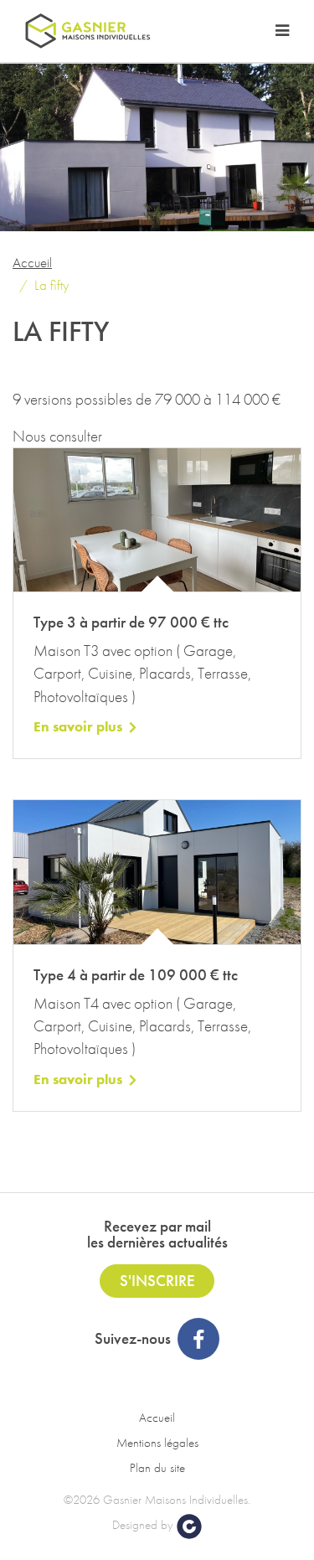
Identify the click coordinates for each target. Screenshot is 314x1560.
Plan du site (157, 1467)
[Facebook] (198, 1339)
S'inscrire (157, 1280)
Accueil (32, 262)
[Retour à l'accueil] (88, 31)
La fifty (51, 285)
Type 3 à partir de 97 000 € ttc (131, 622)
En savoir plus (77, 726)
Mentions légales (157, 1442)
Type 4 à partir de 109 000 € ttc (135, 974)
